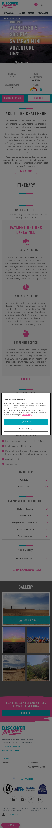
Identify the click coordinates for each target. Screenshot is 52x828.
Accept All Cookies (26, 422)
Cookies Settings (26, 429)
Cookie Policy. (27, 415)
